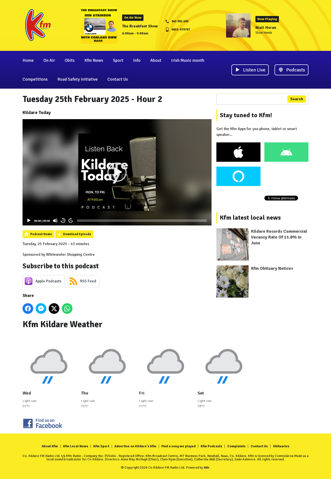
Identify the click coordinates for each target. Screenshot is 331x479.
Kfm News (93, 60)
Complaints (236, 446)
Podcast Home (41, 234)
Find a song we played (178, 446)
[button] (117, 172)
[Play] (28, 220)
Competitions (35, 79)
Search (296, 99)
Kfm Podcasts (211, 446)
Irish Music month (187, 60)
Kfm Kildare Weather (62, 324)
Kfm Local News (75, 446)
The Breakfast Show (140, 26)
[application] (117, 172)
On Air (49, 60)
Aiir (206, 467)
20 (63, 220)
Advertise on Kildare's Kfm (135, 446)
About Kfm (50, 446)
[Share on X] (54, 308)
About (155, 60)
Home (28, 60)
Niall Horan (265, 27)
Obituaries (281, 446)
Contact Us (117, 79)
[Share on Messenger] (41, 308)
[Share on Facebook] (28, 308)
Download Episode (77, 234)
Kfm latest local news (250, 218)
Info (137, 60)
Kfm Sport (101, 446)
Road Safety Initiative (77, 79)
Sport (118, 60)
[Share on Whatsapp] (67, 308)
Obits (70, 60)
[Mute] (55, 220)
